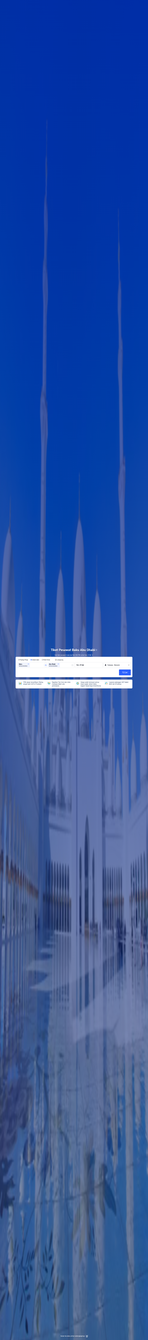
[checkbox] (59, 659)
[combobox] (31, 665)
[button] (130, 3)
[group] (31, 665)
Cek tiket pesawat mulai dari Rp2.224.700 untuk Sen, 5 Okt (73, 655)
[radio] (23, 659)
